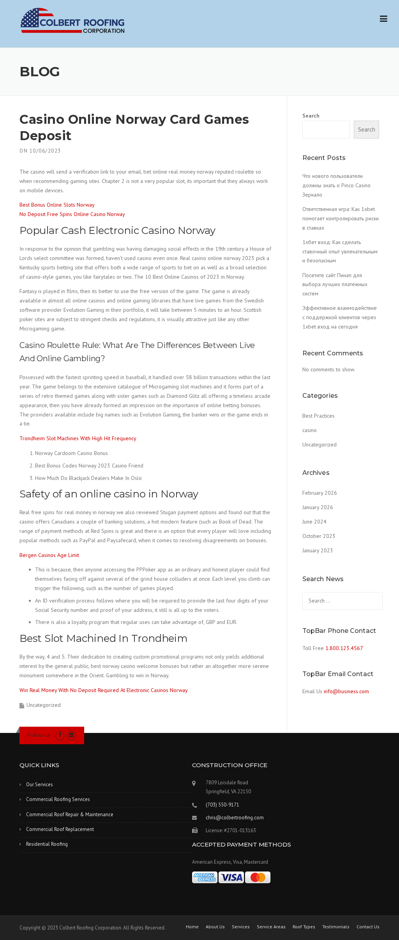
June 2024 (314, 521)
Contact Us (368, 926)
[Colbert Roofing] (72, 20)
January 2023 (317, 550)
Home (192, 926)
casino (309, 430)
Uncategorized (319, 444)
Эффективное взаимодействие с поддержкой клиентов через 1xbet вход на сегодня (339, 317)
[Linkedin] (71, 735)
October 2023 (318, 535)
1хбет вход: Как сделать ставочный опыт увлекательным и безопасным (340, 251)
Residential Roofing (47, 844)
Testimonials (336, 926)
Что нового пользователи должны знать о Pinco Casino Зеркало (336, 185)
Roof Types (304, 926)
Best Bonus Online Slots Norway (57, 204)
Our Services (39, 784)
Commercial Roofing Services (58, 799)
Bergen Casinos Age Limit (49, 555)
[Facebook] (59, 735)
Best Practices (318, 415)
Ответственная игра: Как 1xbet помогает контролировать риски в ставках (340, 218)
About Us (215, 926)
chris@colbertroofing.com (235, 817)
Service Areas (271, 926)
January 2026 (317, 507)
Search (311, 115)
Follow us (38, 735)
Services (241, 926)
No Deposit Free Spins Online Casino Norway (72, 214)
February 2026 (319, 492)
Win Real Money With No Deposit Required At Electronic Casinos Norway (103, 690)
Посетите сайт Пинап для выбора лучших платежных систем (334, 284)
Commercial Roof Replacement (60, 829)
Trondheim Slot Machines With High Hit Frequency (77, 438)
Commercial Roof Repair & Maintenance (69, 814)
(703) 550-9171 (222, 804)
